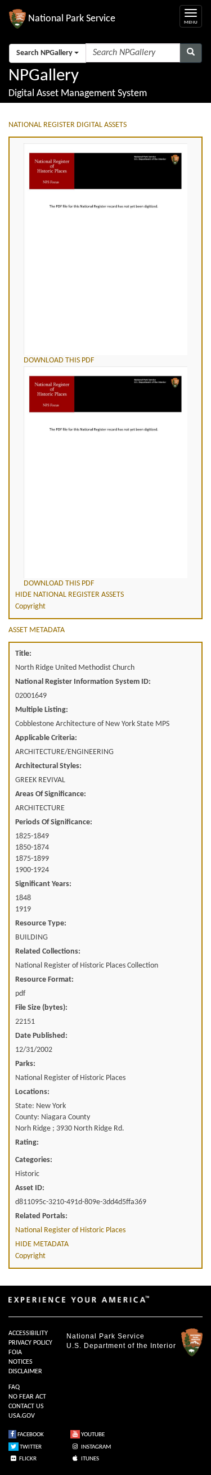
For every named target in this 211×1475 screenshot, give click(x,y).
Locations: (32, 1092)
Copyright (30, 606)
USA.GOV (21, 1416)
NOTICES (20, 1362)
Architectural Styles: (48, 766)
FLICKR (27, 1459)
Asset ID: (29, 1188)
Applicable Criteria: (46, 738)
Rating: (27, 1142)
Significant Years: (43, 884)
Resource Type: (40, 923)
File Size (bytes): (41, 1008)
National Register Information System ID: (83, 682)
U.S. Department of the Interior (121, 1346)
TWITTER (30, 1447)
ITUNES (89, 1459)
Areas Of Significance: (50, 794)
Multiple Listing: (41, 710)
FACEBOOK (30, 1435)
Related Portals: (41, 1216)
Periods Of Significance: (53, 822)
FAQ (14, 1387)
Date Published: (41, 1036)
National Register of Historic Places (70, 1230)
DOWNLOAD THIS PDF (59, 360)
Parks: (25, 1064)
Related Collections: (47, 951)
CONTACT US (26, 1406)
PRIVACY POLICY (30, 1343)
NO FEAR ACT (27, 1397)
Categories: (33, 1160)
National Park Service (105, 1336)
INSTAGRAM (95, 1447)
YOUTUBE (92, 1435)
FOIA (15, 1352)
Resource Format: (44, 979)
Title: (23, 654)
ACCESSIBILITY (28, 1333)
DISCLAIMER (25, 1371)
